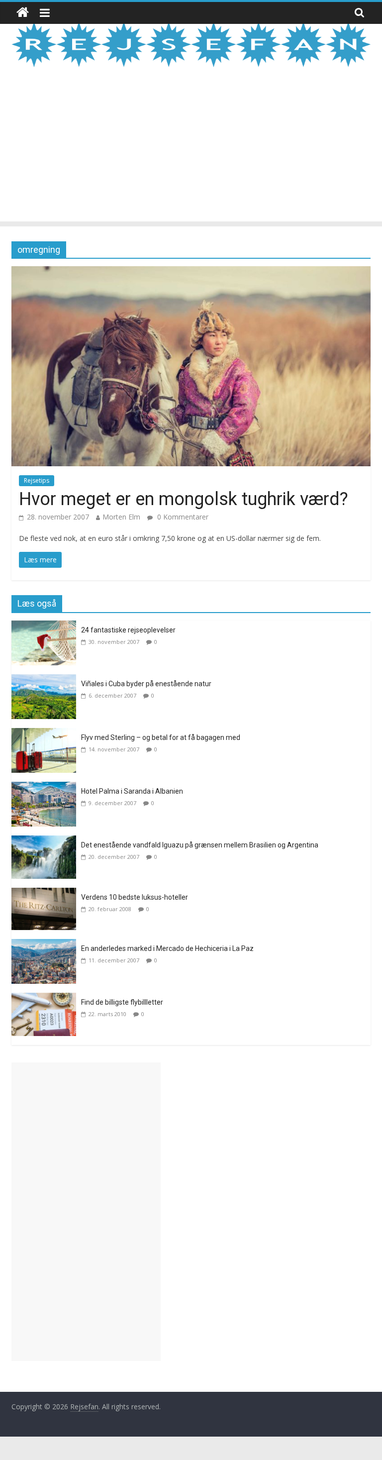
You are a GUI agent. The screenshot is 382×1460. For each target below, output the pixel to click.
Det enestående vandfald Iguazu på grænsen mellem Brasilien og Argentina (199, 845)
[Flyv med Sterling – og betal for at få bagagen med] (46, 734)
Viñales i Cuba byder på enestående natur (146, 684)
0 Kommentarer (181, 516)
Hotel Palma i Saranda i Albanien (132, 791)
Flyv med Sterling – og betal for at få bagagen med (160, 737)
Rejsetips (36, 480)
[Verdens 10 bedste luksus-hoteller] (46, 893)
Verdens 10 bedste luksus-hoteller (134, 897)
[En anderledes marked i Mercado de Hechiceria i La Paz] (46, 944)
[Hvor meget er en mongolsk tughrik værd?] (191, 272)
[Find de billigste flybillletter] (46, 998)
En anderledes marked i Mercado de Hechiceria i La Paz (167, 948)
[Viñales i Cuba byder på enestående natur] (46, 680)
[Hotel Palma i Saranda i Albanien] (46, 787)
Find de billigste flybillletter (122, 1002)
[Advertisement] (191, 151)
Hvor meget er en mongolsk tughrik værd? (183, 499)
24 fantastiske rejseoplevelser (128, 630)
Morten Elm (121, 516)
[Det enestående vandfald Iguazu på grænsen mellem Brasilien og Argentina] (46, 841)
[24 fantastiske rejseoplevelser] (46, 626)
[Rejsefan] (22, 12)
